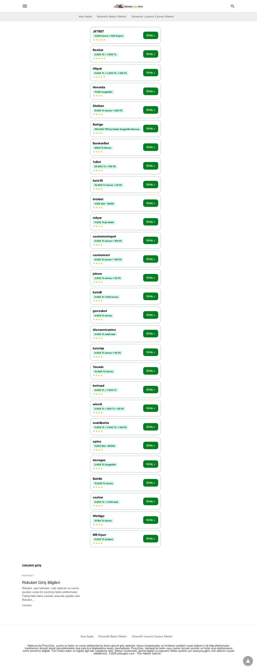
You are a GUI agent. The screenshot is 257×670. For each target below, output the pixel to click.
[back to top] (248, 661)
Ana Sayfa (85, 16)
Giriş (150, 35)
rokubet (28, 575)
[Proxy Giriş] (128, 6)
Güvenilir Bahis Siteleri (112, 16)
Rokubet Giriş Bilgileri (41, 582)
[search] (232, 6)
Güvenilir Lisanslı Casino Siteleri (153, 16)
